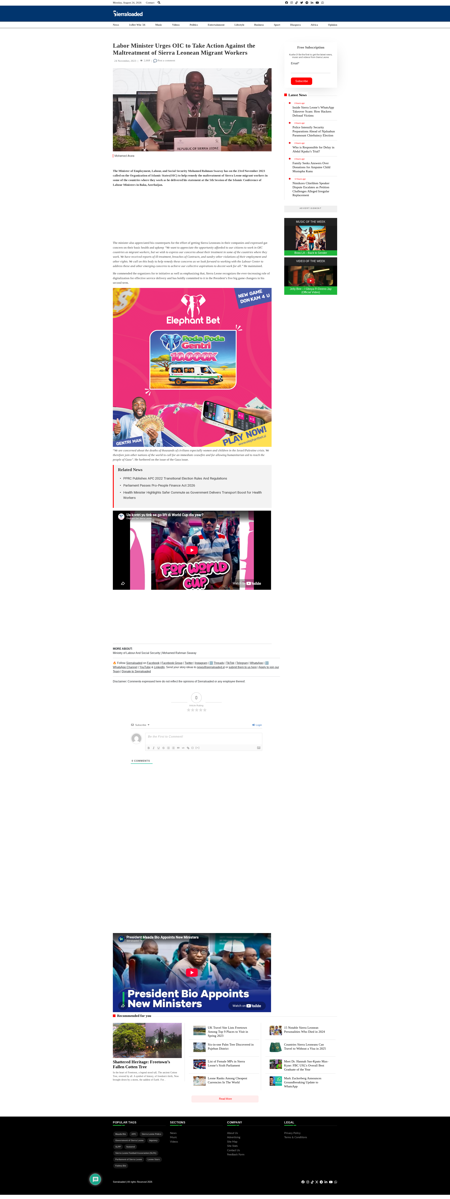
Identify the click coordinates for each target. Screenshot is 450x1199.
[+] (198, 747)
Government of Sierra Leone (129, 1140)
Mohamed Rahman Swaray (179, 652)
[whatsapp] (322, 2)
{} (192, 747)
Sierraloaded (134, 662)
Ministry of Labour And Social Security (137, 652)
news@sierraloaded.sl (211, 667)
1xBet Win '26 (137, 24)
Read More (225, 1098)
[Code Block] (183, 748)
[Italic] (153, 748)
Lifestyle (239, 24)
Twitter (189, 662)
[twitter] (301, 2)
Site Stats (232, 1146)
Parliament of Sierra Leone (128, 1159)
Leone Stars (154, 1159)
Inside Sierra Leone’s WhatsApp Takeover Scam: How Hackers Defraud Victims (313, 111)
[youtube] (317, 2)
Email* (295, 63)
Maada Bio (120, 1134)
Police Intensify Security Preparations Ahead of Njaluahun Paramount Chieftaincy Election (313, 131)
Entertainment (216, 24)
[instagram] (291, 2)
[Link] (188, 748)
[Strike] (163, 748)
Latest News (297, 95)
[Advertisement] (273, 13)
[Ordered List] (168, 748)
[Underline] (158, 748)
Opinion (332, 24)
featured (130, 1147)
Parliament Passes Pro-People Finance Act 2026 (159, 485)
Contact (150, 2)
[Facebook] (286, 2)
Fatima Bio (120, 1166)
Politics (194, 24)
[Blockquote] (178, 748)
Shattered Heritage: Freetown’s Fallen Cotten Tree (141, 1064)
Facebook (153, 662)
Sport (277, 24)
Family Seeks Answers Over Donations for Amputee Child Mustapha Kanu (311, 167)
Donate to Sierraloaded (136, 671)
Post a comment (166, 60)
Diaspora (295, 24)
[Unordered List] (173, 748)
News (116, 24)
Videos (176, 24)
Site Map (232, 1141)
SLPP (118, 1147)
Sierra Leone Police (151, 1134)
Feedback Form (235, 1154)
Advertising (233, 1137)
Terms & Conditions (295, 1137)
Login (258, 725)
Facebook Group (172, 662)
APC (133, 1134)
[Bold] (148, 748)
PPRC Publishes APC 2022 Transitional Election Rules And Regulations (175, 478)
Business (259, 24)
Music (158, 24)
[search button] (159, 3)
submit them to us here (243, 667)
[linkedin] (312, 2)
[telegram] (307, 2)
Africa (314, 24)
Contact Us (233, 1150)
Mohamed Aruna (124, 155)
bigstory (153, 1140)
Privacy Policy (292, 1133)
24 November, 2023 (125, 61)
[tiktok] (296, 2)
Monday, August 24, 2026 (127, 2)
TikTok (230, 662)
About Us (232, 1133)
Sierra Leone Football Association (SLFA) (135, 1153)
